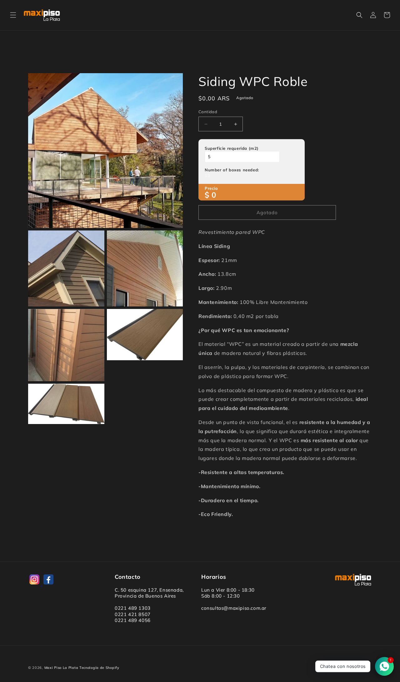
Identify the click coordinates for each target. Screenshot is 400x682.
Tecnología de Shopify (99, 667)
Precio (211, 188)
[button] (13, 15)
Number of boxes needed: (232, 169)
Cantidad (207, 111)
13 (207, 175)
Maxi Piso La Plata (61, 667)
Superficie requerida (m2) (232, 148)
